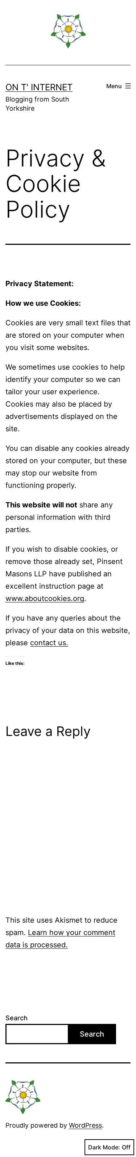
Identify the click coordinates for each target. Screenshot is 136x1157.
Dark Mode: (104, 1147)
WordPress (85, 1125)
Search (16, 1018)
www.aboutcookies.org (44, 598)
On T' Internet (39, 87)
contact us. (49, 642)
